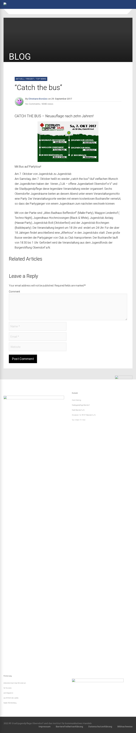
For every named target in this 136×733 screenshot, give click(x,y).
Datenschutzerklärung (100, 726)
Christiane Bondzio (38, 98)
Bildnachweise (124, 726)
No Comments (32, 104)
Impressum (44, 726)
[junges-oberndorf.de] (6, 5)
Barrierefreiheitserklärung (69, 726)
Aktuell (20, 79)
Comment (14, 291)
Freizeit (30, 79)
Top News (41, 79)
